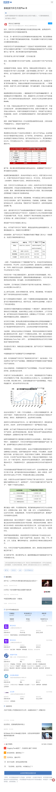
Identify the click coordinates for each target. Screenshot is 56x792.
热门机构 (44, 744)
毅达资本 (12, 668)
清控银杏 (44, 684)
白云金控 (27, 684)
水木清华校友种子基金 (25, 635)
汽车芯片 (13, 570)
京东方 (24, 664)
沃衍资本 (35, 664)
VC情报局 (49, 744)
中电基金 (12, 664)
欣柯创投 (23, 668)
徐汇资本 (12, 649)
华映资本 (18, 649)
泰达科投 (35, 668)
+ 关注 (50, 23)
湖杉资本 (18, 668)
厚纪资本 (23, 666)
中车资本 (18, 664)
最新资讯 (9, 706)
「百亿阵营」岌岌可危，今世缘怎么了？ (20, 766)
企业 (20, 570)
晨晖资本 (38, 684)
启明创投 (12, 701)
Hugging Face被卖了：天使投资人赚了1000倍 (22, 748)
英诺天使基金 (14, 635)
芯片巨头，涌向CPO (13, 757)
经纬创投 (24, 649)
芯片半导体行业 (29, 570)
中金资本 (29, 664)
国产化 (6, 570)
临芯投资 (41, 668)
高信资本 (38, 666)
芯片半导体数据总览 (12, 609)
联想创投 (21, 684)
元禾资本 (6, 686)
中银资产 (18, 666)
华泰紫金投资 (42, 664)
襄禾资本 (6, 670)
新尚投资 (47, 668)
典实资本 (29, 668)
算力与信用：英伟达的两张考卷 (17, 762)
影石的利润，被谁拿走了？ (15, 753)
